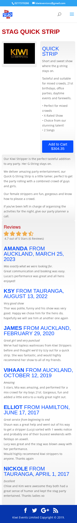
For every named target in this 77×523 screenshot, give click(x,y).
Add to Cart (57, 146)
